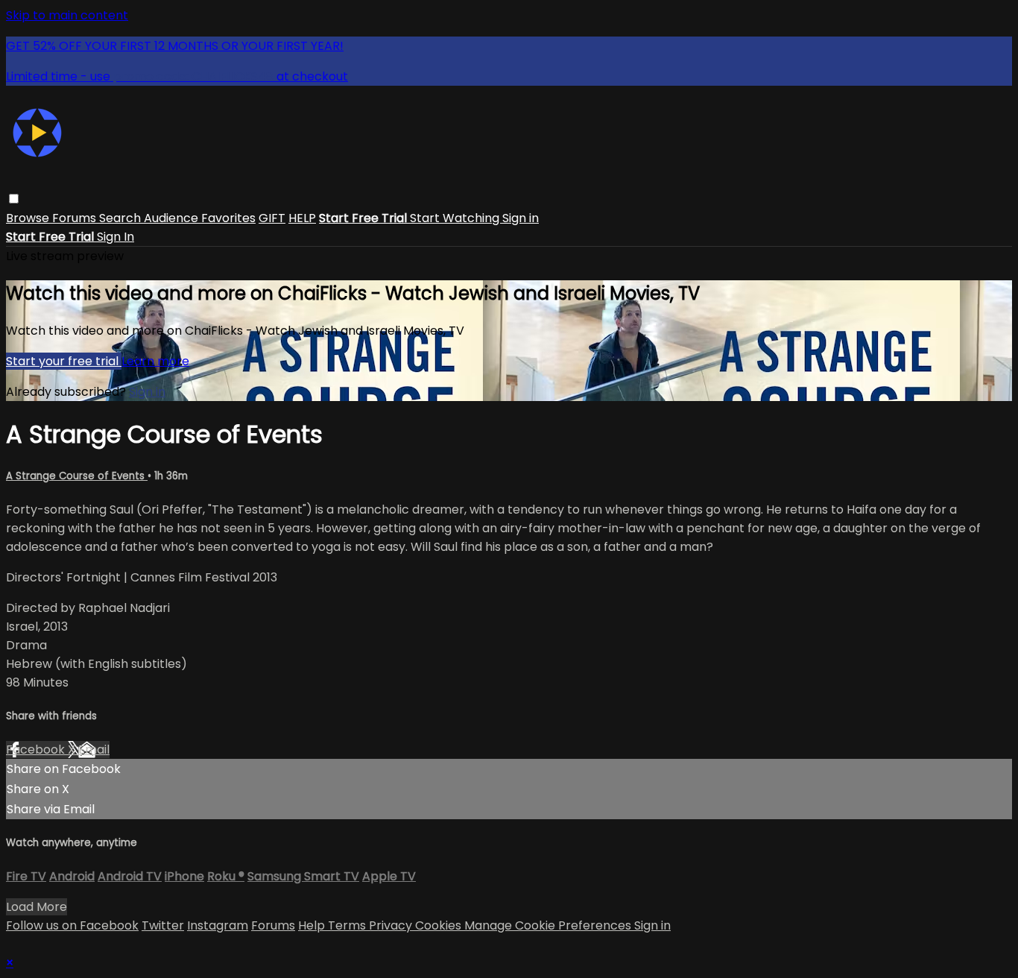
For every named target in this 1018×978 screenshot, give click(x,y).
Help (313, 925)
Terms (348, 925)
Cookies (439, 925)
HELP (302, 218)
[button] (14, 199)
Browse (29, 218)
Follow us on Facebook (72, 925)
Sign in (520, 218)
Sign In (115, 236)
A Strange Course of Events (77, 476)
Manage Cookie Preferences (549, 925)
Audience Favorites (200, 218)
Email (94, 749)
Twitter (163, 925)
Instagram (217, 925)
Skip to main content (67, 15)
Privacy (392, 925)
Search (121, 218)
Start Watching (456, 218)
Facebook (37, 749)
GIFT (272, 218)
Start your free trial (63, 361)
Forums (75, 218)
